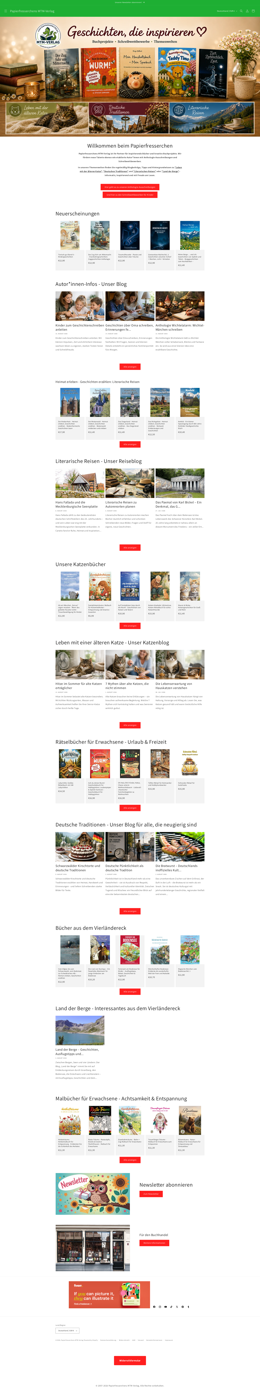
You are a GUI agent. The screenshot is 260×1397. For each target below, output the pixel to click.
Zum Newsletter (151, 1194)
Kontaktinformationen (154, 1340)
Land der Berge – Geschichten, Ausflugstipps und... (77, 1051)
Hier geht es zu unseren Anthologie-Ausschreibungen (130, 187)
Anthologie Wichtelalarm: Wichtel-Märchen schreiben (180, 327)
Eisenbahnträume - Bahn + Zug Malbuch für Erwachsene (129, 1140)
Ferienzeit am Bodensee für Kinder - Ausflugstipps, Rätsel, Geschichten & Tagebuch (129, 972)
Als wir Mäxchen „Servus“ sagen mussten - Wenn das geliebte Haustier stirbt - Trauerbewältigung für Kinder (70, 608)
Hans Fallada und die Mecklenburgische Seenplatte (77, 504)
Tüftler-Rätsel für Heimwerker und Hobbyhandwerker (159, 784)
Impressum (169, 1340)
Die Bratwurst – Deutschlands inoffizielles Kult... (177, 868)
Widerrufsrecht (124, 1340)
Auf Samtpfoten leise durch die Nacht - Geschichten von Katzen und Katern (129, 607)
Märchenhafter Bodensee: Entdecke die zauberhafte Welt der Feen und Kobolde (159, 971)
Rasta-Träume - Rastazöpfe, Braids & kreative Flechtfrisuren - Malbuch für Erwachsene (99, 1142)
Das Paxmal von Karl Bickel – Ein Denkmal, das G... (179, 504)
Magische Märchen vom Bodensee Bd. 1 (187, 970)
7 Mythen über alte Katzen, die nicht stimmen (127, 686)
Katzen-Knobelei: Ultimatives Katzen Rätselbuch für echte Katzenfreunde (159, 607)
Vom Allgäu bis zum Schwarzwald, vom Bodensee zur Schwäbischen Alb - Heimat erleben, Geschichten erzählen (69, 973)
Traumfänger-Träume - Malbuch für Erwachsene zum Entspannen (160, 1141)
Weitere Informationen (154, 1243)
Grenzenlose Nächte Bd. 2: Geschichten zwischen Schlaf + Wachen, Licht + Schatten (159, 257)
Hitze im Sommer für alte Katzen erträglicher (79, 686)
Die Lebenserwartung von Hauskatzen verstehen (174, 686)
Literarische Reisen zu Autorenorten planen (121, 504)
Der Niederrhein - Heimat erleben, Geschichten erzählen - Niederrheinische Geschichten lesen (69, 425)
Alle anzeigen (130, 366)
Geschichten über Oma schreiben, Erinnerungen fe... (129, 327)
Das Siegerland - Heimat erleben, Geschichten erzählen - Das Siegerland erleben (128, 425)
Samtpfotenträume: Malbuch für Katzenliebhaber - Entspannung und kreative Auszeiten (99, 608)
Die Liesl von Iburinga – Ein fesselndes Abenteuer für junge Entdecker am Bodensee (99, 972)
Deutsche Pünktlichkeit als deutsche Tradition (124, 868)
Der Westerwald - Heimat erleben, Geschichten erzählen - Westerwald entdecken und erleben (98, 425)
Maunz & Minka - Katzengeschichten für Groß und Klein (189, 607)
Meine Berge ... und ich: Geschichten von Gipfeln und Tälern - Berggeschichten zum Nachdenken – (189, 258)
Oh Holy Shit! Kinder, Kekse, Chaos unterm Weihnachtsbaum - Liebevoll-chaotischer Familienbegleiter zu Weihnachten (129, 788)
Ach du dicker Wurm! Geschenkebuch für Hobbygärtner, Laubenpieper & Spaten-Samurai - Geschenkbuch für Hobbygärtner (99, 788)
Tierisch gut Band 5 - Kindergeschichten (66, 256)
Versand (141, 1340)
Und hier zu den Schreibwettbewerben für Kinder (130, 194)
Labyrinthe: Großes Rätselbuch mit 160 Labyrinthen (65, 785)
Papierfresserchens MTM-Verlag (72, 1340)
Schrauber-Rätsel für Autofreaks (186, 784)
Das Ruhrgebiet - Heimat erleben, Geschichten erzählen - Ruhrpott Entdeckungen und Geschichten (158, 426)
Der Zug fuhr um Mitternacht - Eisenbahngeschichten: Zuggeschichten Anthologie (99, 257)
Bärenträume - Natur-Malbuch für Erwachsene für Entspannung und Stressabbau (189, 1142)
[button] (6, 11)
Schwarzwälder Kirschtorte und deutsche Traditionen (78, 868)
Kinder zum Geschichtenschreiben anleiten (80, 327)
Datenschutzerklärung (108, 1340)
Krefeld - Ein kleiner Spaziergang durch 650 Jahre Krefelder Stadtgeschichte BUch (189, 425)
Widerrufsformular (130, 1360)
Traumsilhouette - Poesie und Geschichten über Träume (130, 256)
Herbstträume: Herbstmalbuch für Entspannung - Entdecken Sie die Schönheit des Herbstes (70, 1142)
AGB (133, 1340)
